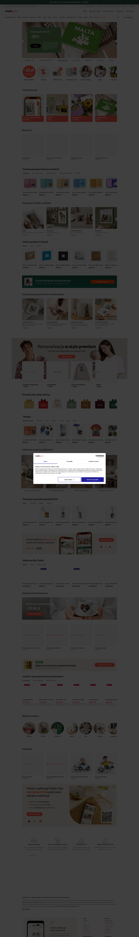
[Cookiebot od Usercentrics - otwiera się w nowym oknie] (97, 456)
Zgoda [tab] (45, 461)
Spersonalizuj (68, 479)
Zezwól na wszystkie (92, 479)
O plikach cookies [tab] (94, 461)
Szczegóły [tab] (69, 461)
